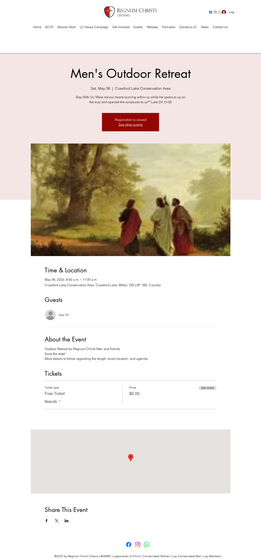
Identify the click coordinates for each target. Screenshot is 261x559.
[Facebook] (211, 12)
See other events (130, 125)
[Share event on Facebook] (47, 520)
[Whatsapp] (146, 544)
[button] (152, 27)
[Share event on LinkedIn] (67, 520)
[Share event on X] (57, 520)
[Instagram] (215, 12)
